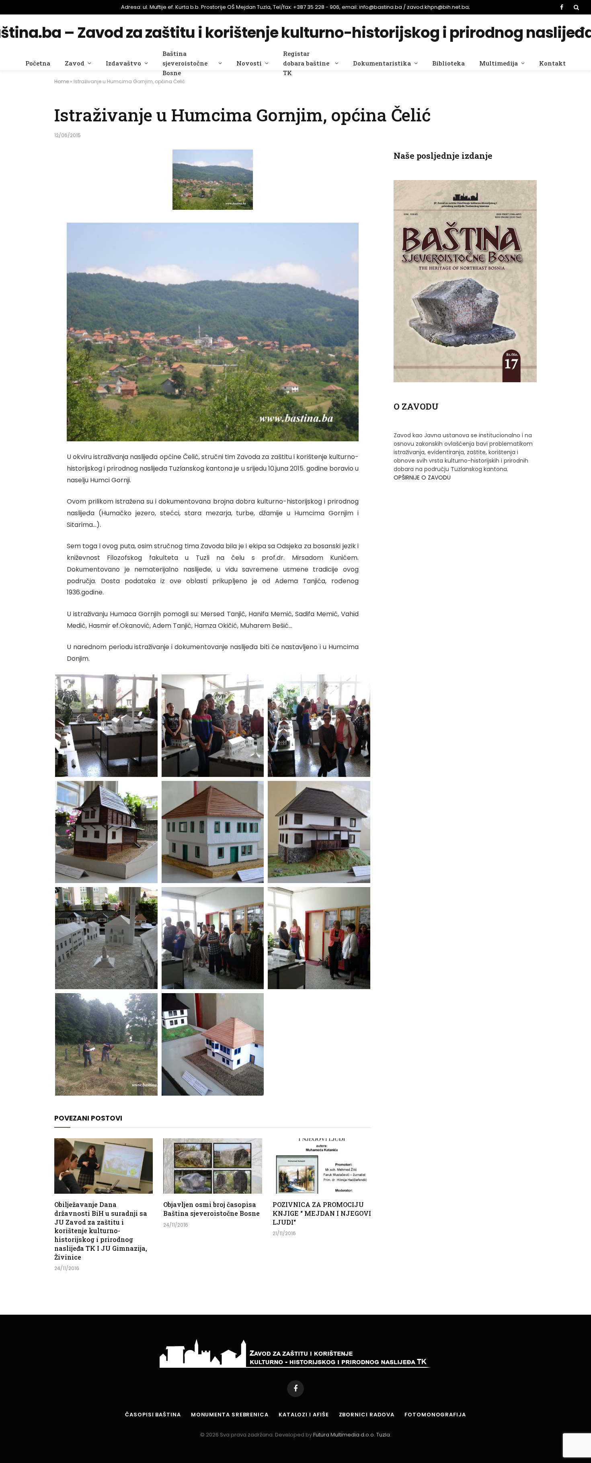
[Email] (26, 311)
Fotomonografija (435, 1414)
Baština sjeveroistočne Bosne (184, 63)
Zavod (74, 63)
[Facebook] (26, 249)
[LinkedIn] (26, 290)
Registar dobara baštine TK (306, 63)
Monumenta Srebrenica (230, 1414)
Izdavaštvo (123, 63)
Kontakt (552, 63)
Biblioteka (448, 63)
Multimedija (498, 63)
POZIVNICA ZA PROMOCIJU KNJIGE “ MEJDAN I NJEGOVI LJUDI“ (322, 1213)
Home (61, 81)
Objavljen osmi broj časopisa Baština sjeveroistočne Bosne (211, 1208)
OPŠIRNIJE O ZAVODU (422, 477)
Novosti (249, 63)
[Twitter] (26, 270)
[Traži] (575, 7)
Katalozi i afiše (304, 1414)
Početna (37, 63)
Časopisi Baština (153, 1414)
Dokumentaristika (382, 63)
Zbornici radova (367, 1414)
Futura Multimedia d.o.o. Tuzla (351, 1434)
